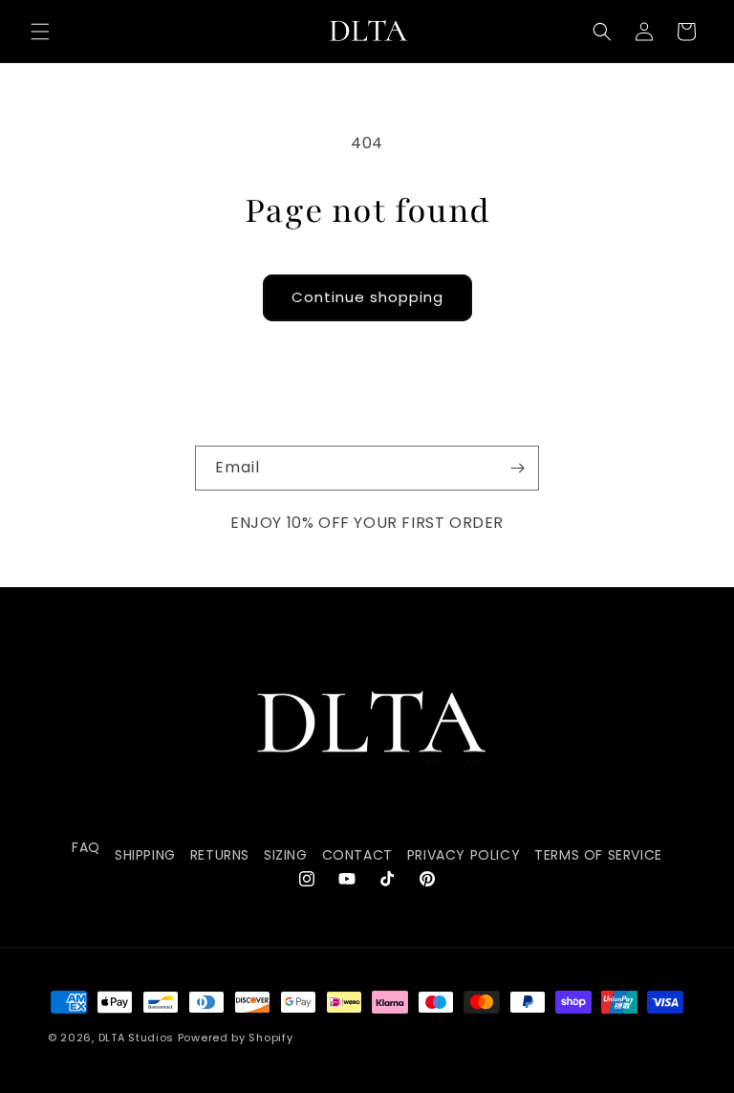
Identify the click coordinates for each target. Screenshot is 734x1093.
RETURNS (219, 854)
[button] (40, 32)
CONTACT (357, 854)
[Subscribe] (517, 468)
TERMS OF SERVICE (598, 854)
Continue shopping (367, 297)
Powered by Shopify (235, 1037)
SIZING (286, 854)
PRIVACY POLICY (463, 854)
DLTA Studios (136, 1037)
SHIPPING (145, 854)
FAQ (86, 847)
